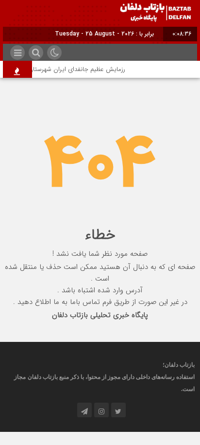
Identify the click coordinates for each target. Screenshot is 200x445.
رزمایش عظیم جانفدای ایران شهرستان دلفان (71, 69)
